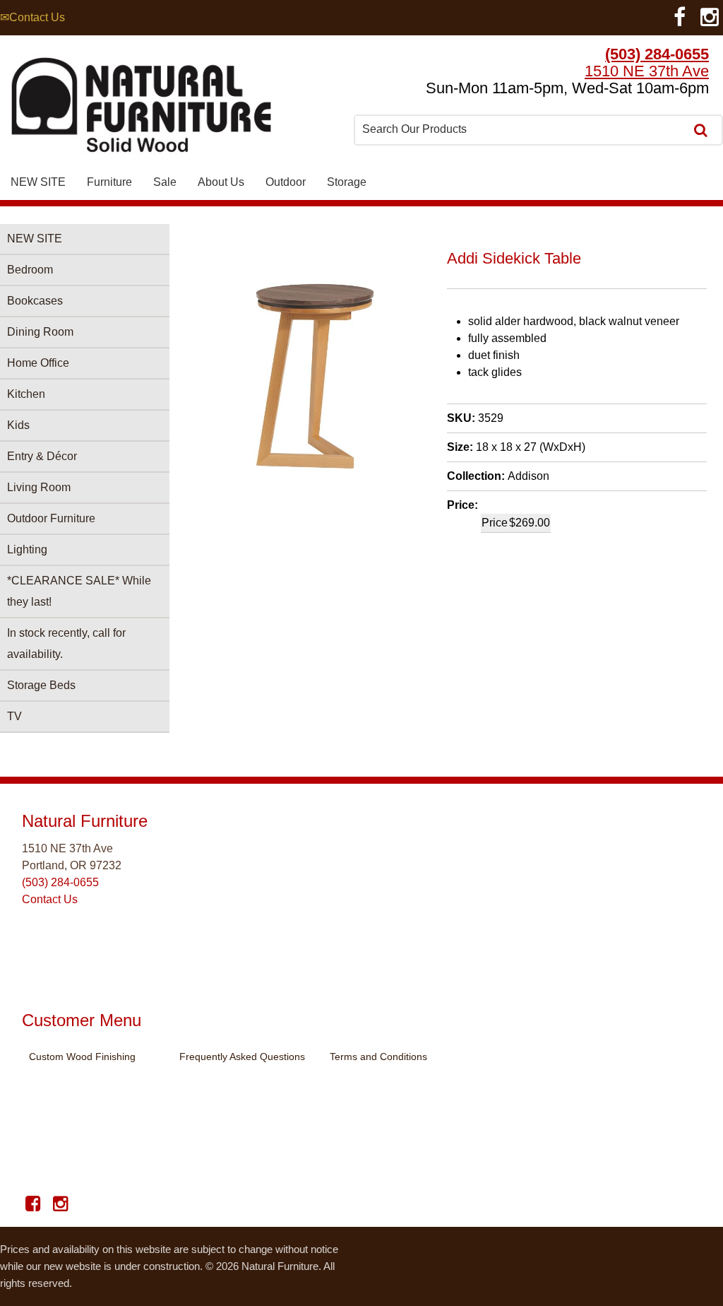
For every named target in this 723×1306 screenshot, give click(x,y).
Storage (346, 182)
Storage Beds (41, 685)
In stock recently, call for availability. (66, 643)
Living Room (39, 487)
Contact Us (50, 899)
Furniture (109, 182)
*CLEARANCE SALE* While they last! (79, 591)
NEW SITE (38, 182)
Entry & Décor (42, 456)
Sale (165, 182)
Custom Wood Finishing (82, 1056)
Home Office (38, 363)
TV (14, 716)
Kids (18, 425)
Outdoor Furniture (51, 518)
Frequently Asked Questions (242, 1056)
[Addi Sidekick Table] (316, 484)
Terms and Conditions (378, 1056)
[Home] (141, 108)
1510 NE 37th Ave (647, 71)
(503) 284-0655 (657, 54)
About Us (221, 182)
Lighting (27, 549)
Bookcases (35, 301)
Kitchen (26, 394)
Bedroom (30, 270)
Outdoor (285, 182)
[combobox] (521, 129)
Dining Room (40, 332)
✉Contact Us (32, 17)
